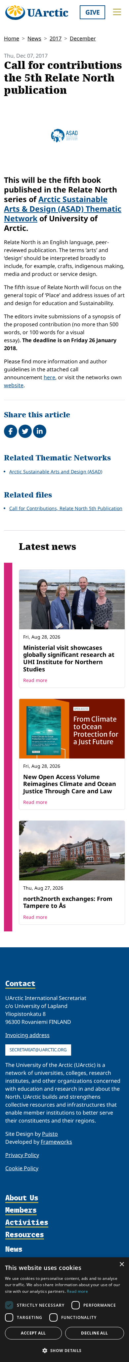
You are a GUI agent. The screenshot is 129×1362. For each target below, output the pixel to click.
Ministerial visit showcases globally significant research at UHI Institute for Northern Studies (68, 658)
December (83, 38)
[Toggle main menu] (117, 12)
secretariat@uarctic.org (38, 1050)
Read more (35, 680)
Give (92, 12)
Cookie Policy (21, 1168)
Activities (26, 1223)
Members (21, 1210)
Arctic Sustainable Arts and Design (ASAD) (55, 471)
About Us (21, 1198)
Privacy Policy (22, 1155)
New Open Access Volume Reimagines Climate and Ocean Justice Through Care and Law (69, 784)
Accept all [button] (33, 1333)
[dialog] (64, 1309)
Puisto (50, 1133)
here (49, 377)
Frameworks (56, 1141)
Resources (24, 1235)
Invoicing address (27, 1035)
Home (11, 38)
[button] (64, 1350)
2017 (56, 38)
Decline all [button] (94, 1333)
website (13, 385)
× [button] (121, 1264)
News (34, 38)
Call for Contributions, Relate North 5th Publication (65, 508)
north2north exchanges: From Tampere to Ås (67, 902)
